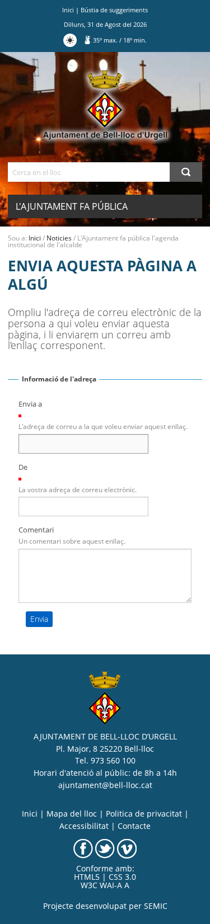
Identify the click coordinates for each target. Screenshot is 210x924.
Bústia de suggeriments (114, 10)
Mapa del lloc (71, 814)
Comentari (36, 530)
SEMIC (155, 906)
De (22, 467)
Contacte (134, 826)
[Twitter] (105, 848)
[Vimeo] (127, 848)
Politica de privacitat (144, 814)
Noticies (59, 238)
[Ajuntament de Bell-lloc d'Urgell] (105, 105)
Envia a (30, 404)
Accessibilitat (84, 826)
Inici (68, 10)
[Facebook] (83, 848)
